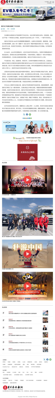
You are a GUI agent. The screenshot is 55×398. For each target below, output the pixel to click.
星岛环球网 (39, 364)
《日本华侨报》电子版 (7, 374)
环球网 (4, 364)
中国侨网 (46, 362)
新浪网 (14, 362)
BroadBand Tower (6, 366)
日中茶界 (40, 372)
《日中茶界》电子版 (29, 374)
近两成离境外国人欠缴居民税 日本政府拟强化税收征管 (20, 320)
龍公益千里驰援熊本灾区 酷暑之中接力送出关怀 (12, 236)
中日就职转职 (38, 380)
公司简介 (4, 380)
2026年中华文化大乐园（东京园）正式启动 (11, 301)
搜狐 (24, 364)
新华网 (4, 362)
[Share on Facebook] (27, 115)
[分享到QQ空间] (24, 118)
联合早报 (32, 364)
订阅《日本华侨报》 (30, 380)
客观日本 (21, 366)
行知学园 (27, 366)
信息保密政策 (5, 382)
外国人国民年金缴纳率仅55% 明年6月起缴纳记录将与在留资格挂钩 (23, 313)
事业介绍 (10, 380)
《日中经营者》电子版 (18, 374)
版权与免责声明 (13, 382)
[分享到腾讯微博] (28, 118)
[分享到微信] (31, 118)
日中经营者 (49, 3)
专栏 (31, 372)
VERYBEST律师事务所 (35, 366)
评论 (8, 28)
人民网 (35, 362)
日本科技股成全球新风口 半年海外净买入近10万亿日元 (20, 342)
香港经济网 (30, 362)
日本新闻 (8, 372)
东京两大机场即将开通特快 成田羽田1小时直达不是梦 (20, 350)
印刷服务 (22, 380)
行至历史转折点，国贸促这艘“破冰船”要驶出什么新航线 (20, 328)
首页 (3, 372)
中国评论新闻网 (17, 364)
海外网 (40, 362)
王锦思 (3, 29)
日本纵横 (13, 28)
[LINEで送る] (30, 115)
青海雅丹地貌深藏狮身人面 (7, 269)
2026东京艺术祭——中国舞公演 (8, 194)
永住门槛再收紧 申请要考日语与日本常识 (17, 335)
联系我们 (45, 380)
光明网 (19, 362)
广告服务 (16, 380)
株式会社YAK (14, 366)
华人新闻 (14, 372)
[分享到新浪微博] (26, 118)
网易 (28, 364)
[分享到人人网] (29, 118)
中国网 (9, 362)
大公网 (24, 362)
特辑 (36, 372)
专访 (23, 372)
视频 (19, 372)
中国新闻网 (10, 364)
